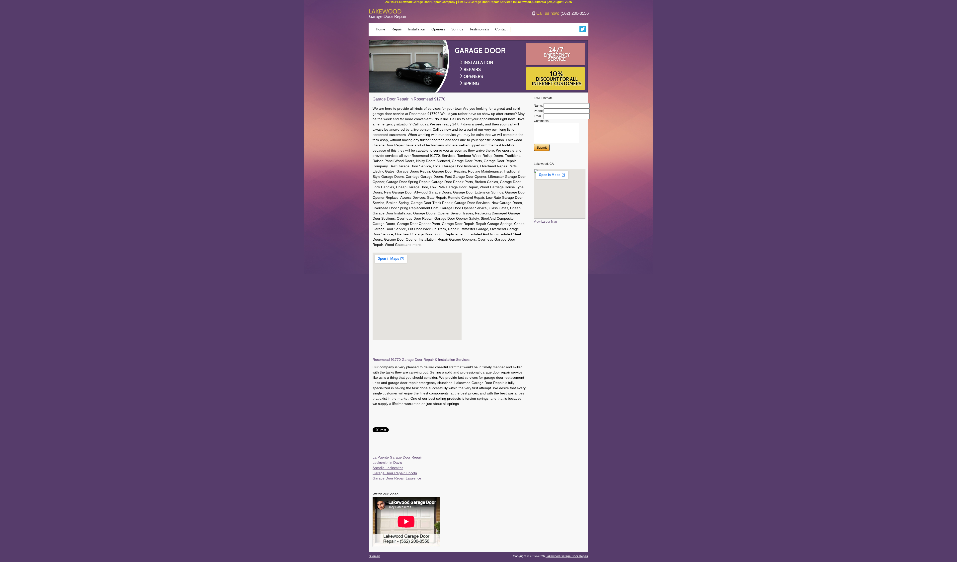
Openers (438, 29)
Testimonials (479, 29)
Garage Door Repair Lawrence (397, 478)
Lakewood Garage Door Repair (567, 556)
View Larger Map (545, 221)
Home (380, 29)
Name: (538, 105)
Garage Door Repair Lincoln (395, 473)
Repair (397, 29)
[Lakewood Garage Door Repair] (387, 18)
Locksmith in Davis (387, 463)
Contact (501, 29)
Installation (416, 29)
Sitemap (374, 556)
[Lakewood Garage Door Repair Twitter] (582, 31)
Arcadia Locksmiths (388, 468)
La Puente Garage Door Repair (397, 457)
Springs (457, 29)
